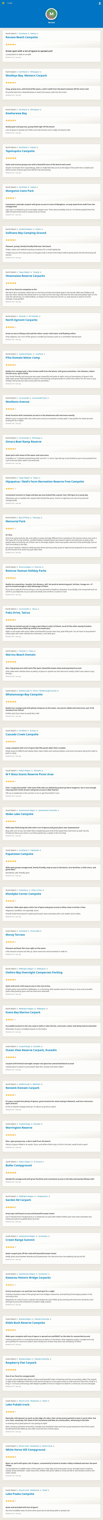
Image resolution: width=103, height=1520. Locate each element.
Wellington (41, 968)
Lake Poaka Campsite (20, 1494)
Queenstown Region (27, 810)
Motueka (37, 770)
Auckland (39, 354)
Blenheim (36, 1084)
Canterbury (23, 890)
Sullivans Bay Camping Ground (26, 233)
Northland (23, 33)
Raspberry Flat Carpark (21, 1362)
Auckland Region (25, 229)
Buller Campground (19, 1165)
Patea (31, 651)
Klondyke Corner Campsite (23, 894)
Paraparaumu (42, 1196)
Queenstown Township (47, 810)
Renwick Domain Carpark (22, 1088)
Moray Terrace (15, 934)
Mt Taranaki (33, 316)
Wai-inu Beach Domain (21, 654)
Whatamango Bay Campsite (24, 694)
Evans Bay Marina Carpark (23, 1012)
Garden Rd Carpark (18, 1200)
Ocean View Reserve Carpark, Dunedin (31, 1050)
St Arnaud (38, 1161)
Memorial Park (15, 521)
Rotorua (38, 567)
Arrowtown (42, 1236)
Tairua (34, 609)
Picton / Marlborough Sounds (45, 690)
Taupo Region (24, 272)
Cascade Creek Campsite (22, 734)
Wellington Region (26, 968)
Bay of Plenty (24, 517)
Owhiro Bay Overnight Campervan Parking (34, 972)
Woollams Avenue (17, 401)
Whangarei (34, 72)
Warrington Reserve (19, 1127)
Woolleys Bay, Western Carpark (26, 75)
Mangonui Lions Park (20, 191)
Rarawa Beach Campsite (22, 37)
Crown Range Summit (20, 1240)
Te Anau (33, 730)
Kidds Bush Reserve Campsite (25, 1322)
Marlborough (24, 690)
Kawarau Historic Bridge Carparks (28, 1277)
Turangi (36, 272)
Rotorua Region (25, 567)
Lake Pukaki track (17, 1404)
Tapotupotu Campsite (20, 151)
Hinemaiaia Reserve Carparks (25, 276)
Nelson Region (25, 770)
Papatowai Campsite (19, 854)
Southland (23, 850)
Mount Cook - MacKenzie (29, 1401)
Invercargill (34, 931)
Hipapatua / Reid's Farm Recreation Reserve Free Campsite (45, 481)
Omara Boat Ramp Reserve (23, 441)
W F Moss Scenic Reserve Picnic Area (30, 774)
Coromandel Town (39, 398)
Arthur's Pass (36, 890)
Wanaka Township (42, 1319)
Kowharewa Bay (16, 113)
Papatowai (34, 850)
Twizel (44, 1401)
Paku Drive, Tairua (18, 612)
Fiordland (23, 730)
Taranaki (22, 316)
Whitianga (36, 438)
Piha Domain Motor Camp (23, 357)
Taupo (35, 478)
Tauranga (36, 517)
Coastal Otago (24, 1046)
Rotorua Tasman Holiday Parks (26, 570)
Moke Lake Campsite (19, 814)
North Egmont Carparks (21, 320)
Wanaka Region (25, 1319)
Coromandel (24, 398)
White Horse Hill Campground (25, 1449)
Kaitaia (33, 33)
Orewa (38, 229)
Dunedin (37, 1046)
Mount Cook (47, 1446)
